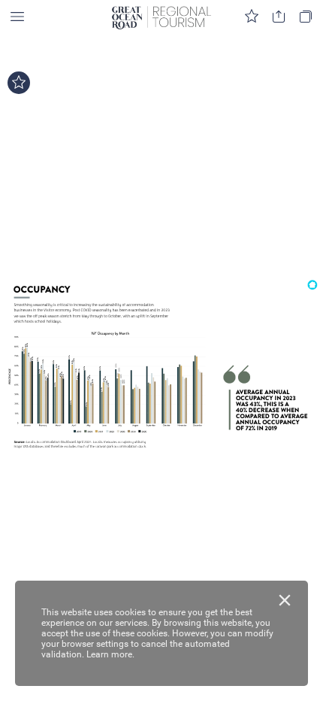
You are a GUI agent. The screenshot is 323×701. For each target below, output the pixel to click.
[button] (17, 17)
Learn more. (110, 654)
